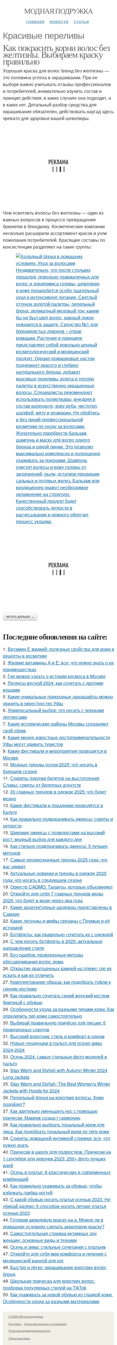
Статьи (81, 21)
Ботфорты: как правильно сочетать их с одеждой (61, 934)
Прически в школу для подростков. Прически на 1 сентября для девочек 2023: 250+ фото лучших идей (57, 1159)
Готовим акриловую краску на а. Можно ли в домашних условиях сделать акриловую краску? (54, 1223)
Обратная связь (19, 1338)
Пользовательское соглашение (45, 1324)
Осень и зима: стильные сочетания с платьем (58, 1247)
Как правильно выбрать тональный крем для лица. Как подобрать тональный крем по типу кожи (56, 1128)
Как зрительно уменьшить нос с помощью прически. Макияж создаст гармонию (50, 1114)
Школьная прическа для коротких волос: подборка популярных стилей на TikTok (49, 1284)
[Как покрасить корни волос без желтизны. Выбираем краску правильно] (58, 389)
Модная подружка (58, 11)
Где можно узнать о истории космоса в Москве (57, 676)
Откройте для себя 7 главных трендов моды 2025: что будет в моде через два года (53, 897)
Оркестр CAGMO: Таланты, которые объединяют (61, 887)
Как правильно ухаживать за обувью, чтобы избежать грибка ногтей (52, 1189)
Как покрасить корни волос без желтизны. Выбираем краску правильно (56, 54)
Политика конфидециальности (30, 1331)
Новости (58, 21)
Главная (35, 21)
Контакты (15, 1324)
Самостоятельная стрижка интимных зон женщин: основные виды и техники (50, 1236)
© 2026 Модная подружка (26, 1316)
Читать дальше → (20, 617)
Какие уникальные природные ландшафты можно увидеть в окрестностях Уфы (58, 700)
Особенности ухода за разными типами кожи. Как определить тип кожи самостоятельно (58, 1012)
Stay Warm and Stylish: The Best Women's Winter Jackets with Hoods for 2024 (56, 1087)
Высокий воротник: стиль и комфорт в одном (57, 1036)
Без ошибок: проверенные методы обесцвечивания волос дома (43, 958)
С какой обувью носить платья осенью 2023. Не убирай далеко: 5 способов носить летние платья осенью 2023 (56, 1206)
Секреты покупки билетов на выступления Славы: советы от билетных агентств (51, 781)
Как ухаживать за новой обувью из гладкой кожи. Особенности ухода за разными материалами (58, 1298)
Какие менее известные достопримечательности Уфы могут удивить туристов (56, 740)
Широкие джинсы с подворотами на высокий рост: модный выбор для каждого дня (54, 836)
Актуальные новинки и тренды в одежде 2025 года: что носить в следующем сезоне (54, 876)
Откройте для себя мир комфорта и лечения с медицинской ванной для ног (55, 1257)
